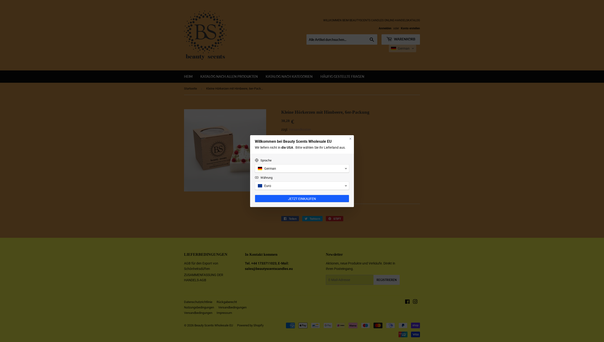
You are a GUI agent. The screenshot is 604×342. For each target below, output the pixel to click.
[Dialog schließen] (350, 138)
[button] (302, 168)
